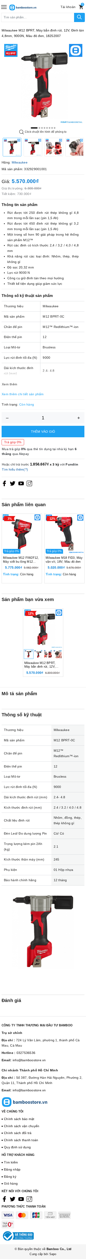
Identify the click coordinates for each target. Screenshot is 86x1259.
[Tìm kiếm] (79, 17)
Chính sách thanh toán (21, 1140)
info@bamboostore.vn (29, 1060)
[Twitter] (12, 483)
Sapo (52, 1254)
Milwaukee (20, 162)
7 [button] (52, 128)
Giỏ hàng (11, 1183)
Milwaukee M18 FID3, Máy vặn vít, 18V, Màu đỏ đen (64, 559)
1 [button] (34, 128)
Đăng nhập (12, 1169)
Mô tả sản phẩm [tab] (19, 693)
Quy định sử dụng (17, 1147)
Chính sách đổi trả (18, 1133)
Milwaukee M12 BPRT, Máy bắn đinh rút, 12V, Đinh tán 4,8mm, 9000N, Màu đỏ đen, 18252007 (41, 665)
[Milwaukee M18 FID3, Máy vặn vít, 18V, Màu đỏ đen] (64, 534)
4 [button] (44, 128)
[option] (43, 83)
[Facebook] (4, 483)
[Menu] (4, 7)
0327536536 (26, 1053)
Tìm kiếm (11, 1162)
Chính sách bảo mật (19, 1119)
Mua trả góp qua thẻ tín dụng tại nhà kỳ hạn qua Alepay (39, 451)
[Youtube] (21, 483)
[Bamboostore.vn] (30, 7)
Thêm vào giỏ (43, 431)
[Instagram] (29, 483)
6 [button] (49, 128)
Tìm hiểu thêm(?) (15, 469)
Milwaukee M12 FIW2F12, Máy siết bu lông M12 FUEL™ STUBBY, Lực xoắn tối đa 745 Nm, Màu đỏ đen (21, 560)
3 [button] (42, 128)
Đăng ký (10, 1176)
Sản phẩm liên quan (24, 504)
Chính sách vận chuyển (21, 1126)
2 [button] (39, 128)
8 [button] (54, 128)
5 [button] (47, 128)
